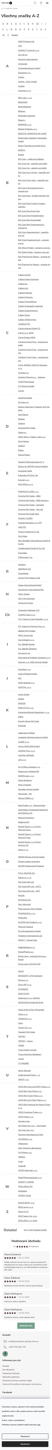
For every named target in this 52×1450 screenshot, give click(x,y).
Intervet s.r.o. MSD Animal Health (33, 662)
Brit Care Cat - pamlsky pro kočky (32, 163)
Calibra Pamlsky (25, 293)
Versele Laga (24, 1121)
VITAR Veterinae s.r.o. (27, 1170)
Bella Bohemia (24, 106)
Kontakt (5, 1366)
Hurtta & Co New (25, 603)
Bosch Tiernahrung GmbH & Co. (32, 145)
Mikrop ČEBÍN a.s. (26, 798)
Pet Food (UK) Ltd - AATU (29, 886)
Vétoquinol (23, 1143)
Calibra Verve (24, 315)
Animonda (22, 64)
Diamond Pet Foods (26, 428)
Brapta (21, 154)
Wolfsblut (22, 1191)
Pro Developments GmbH (29, 931)
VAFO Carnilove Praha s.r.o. (30, 1112)
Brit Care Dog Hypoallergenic (31, 215)
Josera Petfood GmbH (27, 674)
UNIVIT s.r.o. (23, 1079)
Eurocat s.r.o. (23, 480)
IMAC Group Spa (25, 635)
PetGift (21, 895)
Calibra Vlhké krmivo (27, 319)
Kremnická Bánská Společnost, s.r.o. (33, 712)
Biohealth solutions (26, 115)
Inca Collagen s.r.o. (26, 640)
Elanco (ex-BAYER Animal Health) (33, 466)
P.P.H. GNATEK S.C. (26, 873)
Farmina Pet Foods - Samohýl (31, 505)
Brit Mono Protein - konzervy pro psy (34, 248)
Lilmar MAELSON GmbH (29, 746)
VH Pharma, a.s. (25, 1152)
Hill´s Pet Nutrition (26, 598)
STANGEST (23, 989)
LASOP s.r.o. (23, 742)
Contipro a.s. (23, 373)
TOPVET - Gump (25, 1041)
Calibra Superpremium (28, 310)
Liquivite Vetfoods (26, 755)
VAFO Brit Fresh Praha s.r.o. (30, 1095)
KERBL (21, 699)
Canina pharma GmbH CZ (29, 328)
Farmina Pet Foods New (28, 514)
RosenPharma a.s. (26, 952)
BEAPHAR (22, 102)
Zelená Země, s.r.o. (26, 1202)
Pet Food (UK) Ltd (26, 882)
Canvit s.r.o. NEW (26, 333)
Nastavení (25, 1436)
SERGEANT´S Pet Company (30, 975)
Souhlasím (25, 1444)
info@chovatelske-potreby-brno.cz (23, 1341)
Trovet (21, 1059)
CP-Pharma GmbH (26, 386)
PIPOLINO (22, 918)
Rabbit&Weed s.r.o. (26, 947)
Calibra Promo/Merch (27, 301)
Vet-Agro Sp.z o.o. (26, 1130)
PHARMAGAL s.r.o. (26, 913)
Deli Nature (23, 414)
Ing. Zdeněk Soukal (26, 644)
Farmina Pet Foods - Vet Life (30, 509)
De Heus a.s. (23, 402)
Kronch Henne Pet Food (28, 721)
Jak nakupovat (8, 1369)
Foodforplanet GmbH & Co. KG (31, 548)
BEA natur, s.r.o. (25, 98)
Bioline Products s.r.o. (27, 129)
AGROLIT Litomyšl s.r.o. (28, 50)
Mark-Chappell (24, 785)
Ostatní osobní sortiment (29, 861)
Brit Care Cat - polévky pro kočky (32, 168)
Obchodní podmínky (11, 1377)
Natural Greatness (26, 817)
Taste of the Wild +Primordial (31, 1009)
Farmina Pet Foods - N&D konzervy (33, 500)
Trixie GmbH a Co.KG (27, 1050)
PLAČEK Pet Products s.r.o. (30, 922)
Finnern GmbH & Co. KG (28, 532)
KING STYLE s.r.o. (26, 708)
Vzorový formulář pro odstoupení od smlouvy (21, 1384)
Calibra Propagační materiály (30, 306)
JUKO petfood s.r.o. (26, 682)
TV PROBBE (23, 1063)
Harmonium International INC (31, 589)
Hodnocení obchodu (26, 1241)
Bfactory (21, 111)
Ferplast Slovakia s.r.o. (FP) (30, 523)
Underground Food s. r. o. (29, 1075)
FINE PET (22, 527)
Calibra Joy (22, 284)
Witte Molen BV (25, 1186)
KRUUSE (22, 725)
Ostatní (14, 35)
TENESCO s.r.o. (25, 1018)
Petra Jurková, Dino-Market (30, 909)
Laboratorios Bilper (26, 733)
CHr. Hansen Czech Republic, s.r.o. (33, 619)
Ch (37, 23)
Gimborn (22, 564)
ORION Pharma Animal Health (31, 857)
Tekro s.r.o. (23, 1014)
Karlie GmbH (23, 694)
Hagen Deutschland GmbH (29, 585)
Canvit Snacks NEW (26, 337)
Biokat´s (21, 120)
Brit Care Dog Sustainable (29, 220)
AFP (20, 46)
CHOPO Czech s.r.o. (26, 615)
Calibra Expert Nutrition (28, 279)
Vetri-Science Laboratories (29, 1148)
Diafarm (21, 423)
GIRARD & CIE (24, 569)
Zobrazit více (26, 1325)
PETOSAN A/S (24, 900)
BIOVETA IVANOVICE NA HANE (32, 133)
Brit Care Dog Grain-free (29, 211)
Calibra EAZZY (24, 275)
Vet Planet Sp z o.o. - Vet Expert (32, 1125)
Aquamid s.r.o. (24, 72)
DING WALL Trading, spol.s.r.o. (32, 437)
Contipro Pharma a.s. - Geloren (31, 377)
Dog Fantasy (23, 441)
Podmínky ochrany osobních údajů (17, 1380)
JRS (19, 678)
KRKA (20, 717)
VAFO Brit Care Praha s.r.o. (30, 1091)
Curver (21, 390)
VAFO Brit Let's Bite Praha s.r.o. (32, 1100)
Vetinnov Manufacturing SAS (30, 1134)
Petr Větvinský (24, 904)
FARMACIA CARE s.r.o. (28, 491)
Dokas (21, 450)
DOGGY (21, 446)
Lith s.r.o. (22, 759)
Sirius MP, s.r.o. (25, 984)
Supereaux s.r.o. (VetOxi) (29, 998)
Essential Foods (25, 471)
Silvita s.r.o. (23, 980)
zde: (39, 1425)
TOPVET (22, 1036)
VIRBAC (21, 1157)
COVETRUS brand (26, 382)
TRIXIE (21, 1045)
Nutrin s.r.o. (23, 850)
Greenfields (23, 573)
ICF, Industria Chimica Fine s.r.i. (31, 626)
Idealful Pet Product (26, 631)
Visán (20, 1161)
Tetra (20, 1023)
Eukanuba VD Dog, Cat (28, 475)
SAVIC (21, 971)
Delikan (21, 419)
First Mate (22, 536)
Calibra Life (23, 288)
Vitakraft (22, 1166)
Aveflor (21, 86)
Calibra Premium (25, 297)
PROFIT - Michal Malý (27, 940)
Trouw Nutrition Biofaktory (29, 1054)
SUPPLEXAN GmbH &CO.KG (30, 1002)
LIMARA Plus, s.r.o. (26, 751)
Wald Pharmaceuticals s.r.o (30, 1177)
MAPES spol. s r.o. (26, 776)
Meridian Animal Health (28, 789)
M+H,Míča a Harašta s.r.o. (29, 767)
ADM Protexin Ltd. (26, 41)
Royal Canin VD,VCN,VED (29, 964)
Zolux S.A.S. (23, 1211)
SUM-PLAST (24, 993)
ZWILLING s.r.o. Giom (27, 1220)
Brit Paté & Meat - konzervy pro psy (33, 252)
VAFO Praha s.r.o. (25, 1117)
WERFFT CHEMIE (26, 1182)
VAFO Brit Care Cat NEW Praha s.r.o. (34, 1086)
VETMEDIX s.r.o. (25, 1139)
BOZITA (21, 150)
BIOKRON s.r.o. (25, 124)
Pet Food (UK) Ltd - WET (29, 891)
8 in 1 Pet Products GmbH (35, 1230)
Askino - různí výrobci (27, 81)
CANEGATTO (24, 324)
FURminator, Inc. (25, 557)
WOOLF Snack (24, 1195)
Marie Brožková (25, 780)
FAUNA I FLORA (25, 518)
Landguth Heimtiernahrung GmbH (33, 737)
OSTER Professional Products (31, 866)
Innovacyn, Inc (24, 653)
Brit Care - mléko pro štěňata (31, 159)
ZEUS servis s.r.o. (25, 1207)
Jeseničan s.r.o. (24, 669)
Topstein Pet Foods (26, 1032)
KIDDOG (22, 703)
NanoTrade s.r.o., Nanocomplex (31, 805)
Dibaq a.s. (22, 432)
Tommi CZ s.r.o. (25, 1027)
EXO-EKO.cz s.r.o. (25, 484)
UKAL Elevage (24, 1070)
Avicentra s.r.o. (24, 90)
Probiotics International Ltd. (30, 935)
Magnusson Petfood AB (28, 771)
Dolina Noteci (24, 455)
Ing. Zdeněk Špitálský (27, 648)
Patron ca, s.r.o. (24, 877)
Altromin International (28, 59)
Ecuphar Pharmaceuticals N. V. (31, 462)
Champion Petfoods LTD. (29, 610)
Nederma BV (23, 822)
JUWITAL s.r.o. (24, 687)
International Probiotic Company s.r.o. (34, 657)
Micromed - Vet (25, 794)
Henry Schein (24, 594)
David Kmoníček (25, 398)
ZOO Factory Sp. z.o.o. (27, 1216)
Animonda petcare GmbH (29, 68)
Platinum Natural (25, 926)
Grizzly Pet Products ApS (29, 578)
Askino (21, 77)
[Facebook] (5, 1354)
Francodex (22, 553)
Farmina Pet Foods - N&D (29, 496)
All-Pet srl (22, 55)
